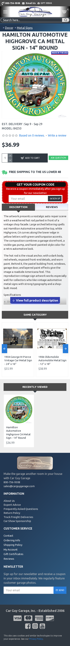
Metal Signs (25, 27)
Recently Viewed (35, 386)
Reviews (52, 207)
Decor (9, 27)
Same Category (35, 314)
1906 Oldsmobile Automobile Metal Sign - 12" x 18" (52, 360)
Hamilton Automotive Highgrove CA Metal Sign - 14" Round (18, 432)
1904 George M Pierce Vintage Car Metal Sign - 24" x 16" (18, 360)
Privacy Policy (36, 639)
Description (18, 207)
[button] (4, 348)
